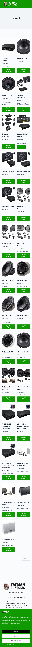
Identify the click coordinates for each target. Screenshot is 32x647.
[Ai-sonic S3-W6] (8, 83)
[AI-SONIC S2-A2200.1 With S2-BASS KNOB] (23, 412)
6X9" (24, 251)
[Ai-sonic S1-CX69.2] (23, 231)
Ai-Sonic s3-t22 (7, 352)
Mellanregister (6, 102)
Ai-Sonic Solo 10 (7, 280)
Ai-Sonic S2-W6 (22, 58)
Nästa (25, 558)
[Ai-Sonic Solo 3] (8, 303)
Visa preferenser (16, 641)
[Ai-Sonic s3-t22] (8, 340)
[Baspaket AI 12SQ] (23, 159)
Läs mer (21, 147)
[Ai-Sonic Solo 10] (8, 268)
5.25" (18, 214)
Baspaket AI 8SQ (8, 171)
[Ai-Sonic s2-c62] (23, 340)
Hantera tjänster (15, 627)
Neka (16, 636)
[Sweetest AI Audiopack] (8, 122)
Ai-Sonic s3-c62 (7, 387)
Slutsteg (4, 66)
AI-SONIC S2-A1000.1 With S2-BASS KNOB (8, 465)
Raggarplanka (21, 143)
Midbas (25, 64)
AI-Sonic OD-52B (23, 502)
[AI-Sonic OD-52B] (23, 491)
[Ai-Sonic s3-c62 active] (23, 375)
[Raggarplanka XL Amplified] (23, 122)
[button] (29, 612)
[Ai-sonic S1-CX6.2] (8, 231)
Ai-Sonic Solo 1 (22, 280)
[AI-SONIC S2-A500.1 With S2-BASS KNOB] (8, 412)
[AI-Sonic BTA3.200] (8, 46)
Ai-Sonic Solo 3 (7, 315)
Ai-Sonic (10, 66)
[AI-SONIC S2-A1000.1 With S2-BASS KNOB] (8, 451)
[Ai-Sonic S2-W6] (23, 46)
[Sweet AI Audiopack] (23, 83)
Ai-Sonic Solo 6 (22, 315)
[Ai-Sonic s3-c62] (8, 375)
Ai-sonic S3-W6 (7, 95)
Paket (19, 103)
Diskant (25, 286)
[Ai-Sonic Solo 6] (23, 303)
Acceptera (16, 631)
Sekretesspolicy (17, 644)
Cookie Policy (8, 644)
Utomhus (20, 471)
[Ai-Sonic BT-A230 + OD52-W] (23, 451)
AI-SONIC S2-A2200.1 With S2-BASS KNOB (23, 426)
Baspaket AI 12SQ (23, 171)
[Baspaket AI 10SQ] (8, 194)
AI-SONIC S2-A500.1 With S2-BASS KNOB (7, 426)
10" (8, 286)
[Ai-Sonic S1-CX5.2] (23, 194)
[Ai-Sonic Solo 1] (23, 268)
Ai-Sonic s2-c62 (23, 352)
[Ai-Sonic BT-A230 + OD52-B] (8, 491)
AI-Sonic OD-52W (8, 540)
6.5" (8, 249)
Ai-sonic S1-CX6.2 (8, 243)
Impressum (24, 644)
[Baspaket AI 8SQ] (8, 159)
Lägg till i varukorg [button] (8, 70)
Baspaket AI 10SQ (8, 206)
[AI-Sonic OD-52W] (8, 528)
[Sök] (22, 3)
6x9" (27, 251)
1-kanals (4, 434)
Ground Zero (25, 104)
